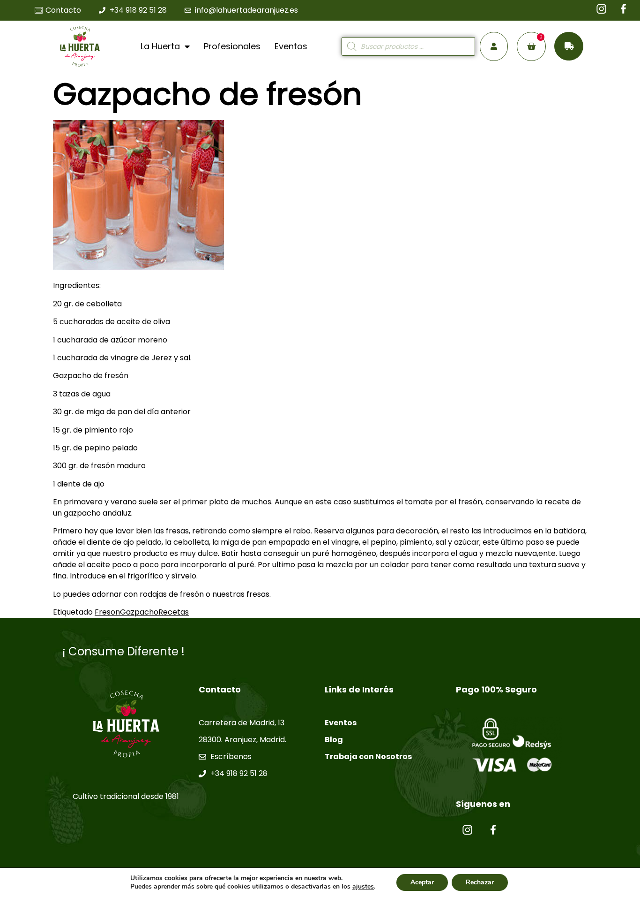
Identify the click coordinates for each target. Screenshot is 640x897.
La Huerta (160, 46)
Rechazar (480, 882)
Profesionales (232, 46)
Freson (107, 612)
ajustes (363, 886)
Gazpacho (139, 612)
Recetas (173, 612)
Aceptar (422, 882)
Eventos (291, 46)
